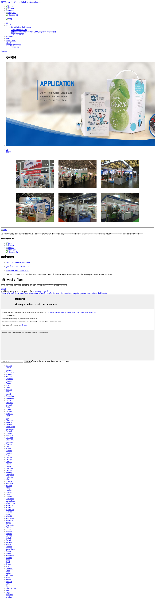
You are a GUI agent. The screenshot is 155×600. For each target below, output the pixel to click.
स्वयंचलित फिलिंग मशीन (19, 30)
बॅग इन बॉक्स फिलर (21, 293)
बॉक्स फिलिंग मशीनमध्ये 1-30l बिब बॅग (42, 293)
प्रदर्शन (8, 152)
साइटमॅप (46, 291)
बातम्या (8, 38)
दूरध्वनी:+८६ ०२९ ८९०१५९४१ (12, 2)
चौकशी (3, 289)
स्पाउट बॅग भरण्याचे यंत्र (64, 293)
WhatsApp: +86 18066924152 (17, 271)
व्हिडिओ (8, 43)
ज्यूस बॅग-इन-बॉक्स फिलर (82, 293)
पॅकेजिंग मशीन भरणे (7, 293)
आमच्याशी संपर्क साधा (13, 45)
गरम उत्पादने (37, 291)
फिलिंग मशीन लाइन (17, 34)
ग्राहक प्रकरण (11, 41)
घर (7, 23)
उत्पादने (8, 25)
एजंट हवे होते (15, 47)
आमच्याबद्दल (10, 36)
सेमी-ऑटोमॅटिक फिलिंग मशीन (21, 27)
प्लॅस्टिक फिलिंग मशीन (99, 293)
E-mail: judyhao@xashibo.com (18, 262)
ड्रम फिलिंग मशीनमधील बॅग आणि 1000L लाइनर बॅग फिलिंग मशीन (33, 32)
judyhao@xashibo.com (32, 2)
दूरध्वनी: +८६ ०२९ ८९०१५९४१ (17, 266)
